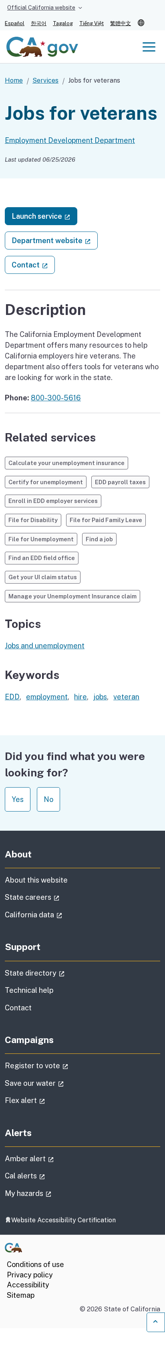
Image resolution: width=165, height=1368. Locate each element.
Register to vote (59, 1065)
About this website (36, 880)
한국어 (38, 23)
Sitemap (20, 1295)
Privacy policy (30, 1275)
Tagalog (63, 23)
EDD (12, 697)
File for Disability (33, 520)
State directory (57, 972)
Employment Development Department (70, 140)
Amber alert (52, 1158)
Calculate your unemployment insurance (66, 462)
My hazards (51, 1193)
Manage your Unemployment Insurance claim (72, 596)
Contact (33, 264)
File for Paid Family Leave (106, 520)
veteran (126, 697)
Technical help (29, 990)
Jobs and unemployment (45, 645)
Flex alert (47, 1100)
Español (14, 23)
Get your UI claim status (42, 577)
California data (56, 914)
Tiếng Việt (91, 23)
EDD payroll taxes (120, 482)
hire (80, 697)
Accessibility (28, 1285)
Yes (18, 799)
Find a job (99, 539)
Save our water (57, 1083)
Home (14, 80)
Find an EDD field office (41, 557)
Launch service (44, 216)
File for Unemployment (41, 539)
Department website (55, 240)
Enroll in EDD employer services (53, 500)
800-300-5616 (56, 398)
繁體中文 (120, 23)
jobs (100, 697)
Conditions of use (35, 1264)
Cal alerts (47, 1175)
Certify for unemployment (45, 482)
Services (45, 80)
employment (47, 697)
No (48, 799)
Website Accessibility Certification (63, 1220)
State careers (55, 897)
